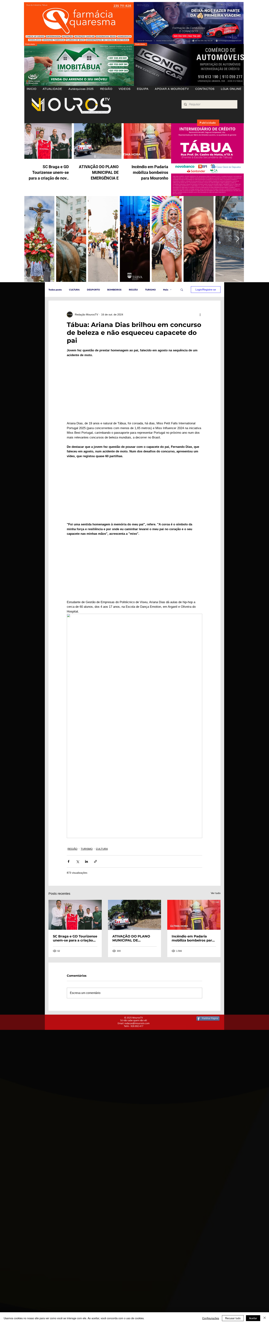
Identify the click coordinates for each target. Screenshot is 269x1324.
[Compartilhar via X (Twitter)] (77, 861)
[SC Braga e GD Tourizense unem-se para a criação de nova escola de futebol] (75, 915)
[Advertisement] (110, 1055)
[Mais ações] (200, 314)
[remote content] (134, 389)
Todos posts (55, 289)
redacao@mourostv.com (137, 1023)
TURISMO (150, 289)
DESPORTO (93, 289)
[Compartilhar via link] (95, 861)
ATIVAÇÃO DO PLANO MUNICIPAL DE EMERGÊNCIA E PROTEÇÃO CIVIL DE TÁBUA (131, 938)
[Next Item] (238, 239)
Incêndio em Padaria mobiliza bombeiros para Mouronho (193, 938)
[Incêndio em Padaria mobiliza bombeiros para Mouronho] (194, 915)
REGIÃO (133, 289)
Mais (165, 289)
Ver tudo (216, 893)
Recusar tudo (233, 1318)
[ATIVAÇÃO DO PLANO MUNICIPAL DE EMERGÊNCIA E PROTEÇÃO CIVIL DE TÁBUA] (134, 915)
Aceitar (253, 1318)
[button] (106, 88)
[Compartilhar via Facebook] (68, 861)
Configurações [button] (210, 1318)
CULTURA (74, 289)
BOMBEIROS (114, 289)
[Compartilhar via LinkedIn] (86, 861)
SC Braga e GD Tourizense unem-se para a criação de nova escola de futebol (75, 938)
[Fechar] (264, 1318)
